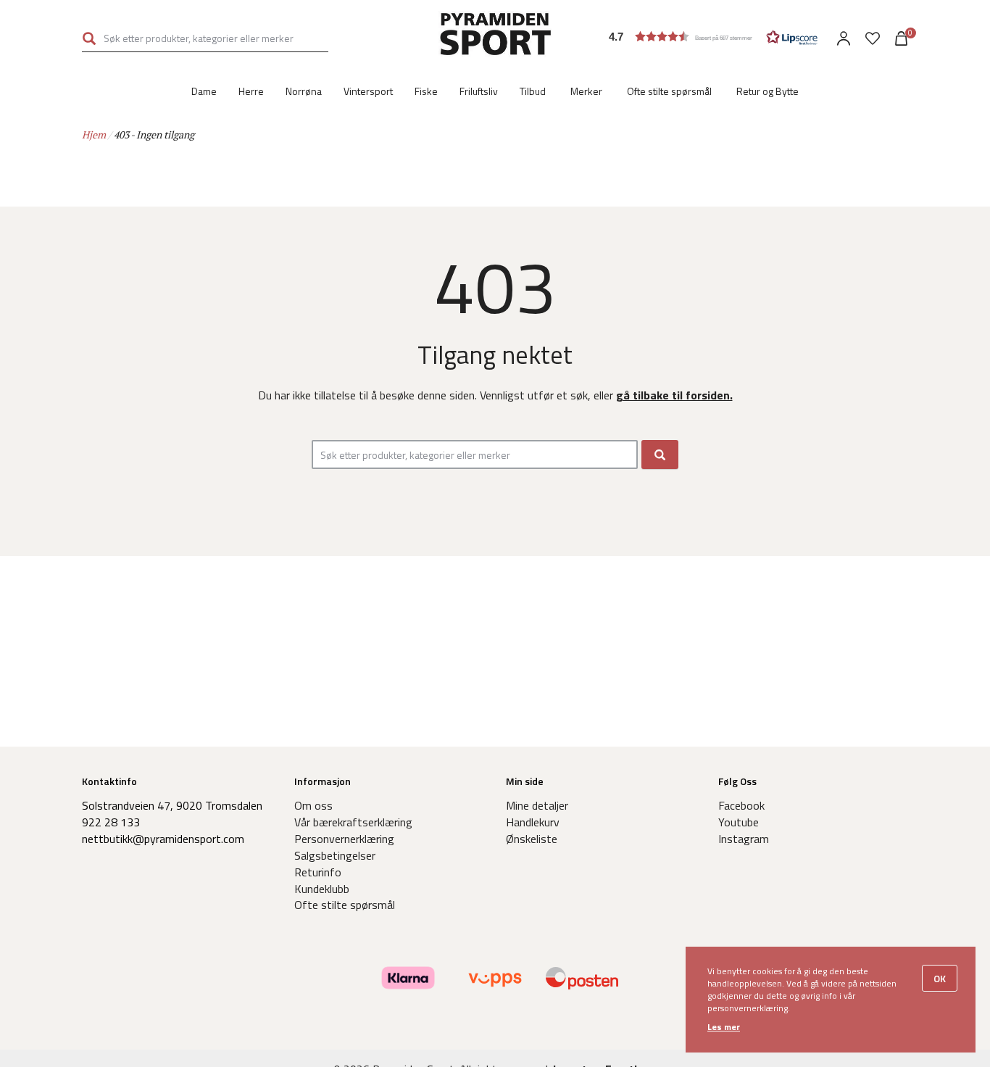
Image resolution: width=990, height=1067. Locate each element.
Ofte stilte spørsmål (669, 91)
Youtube (738, 822)
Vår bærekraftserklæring (353, 822)
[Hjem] (495, 36)
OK (939, 978)
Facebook (741, 805)
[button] (713, 36)
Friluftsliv (478, 91)
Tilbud (533, 91)
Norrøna (304, 91)
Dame (204, 91)
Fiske (426, 91)
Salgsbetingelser (334, 855)
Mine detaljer (537, 805)
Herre (251, 91)
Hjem (94, 134)
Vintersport (368, 91)
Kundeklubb (321, 889)
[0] (872, 38)
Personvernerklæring (344, 839)
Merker (586, 91)
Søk (89, 38)
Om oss (313, 805)
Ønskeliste (531, 839)
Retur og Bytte (767, 91)
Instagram (743, 839)
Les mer (723, 1027)
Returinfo (317, 872)
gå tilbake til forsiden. (674, 395)
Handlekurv (533, 822)
